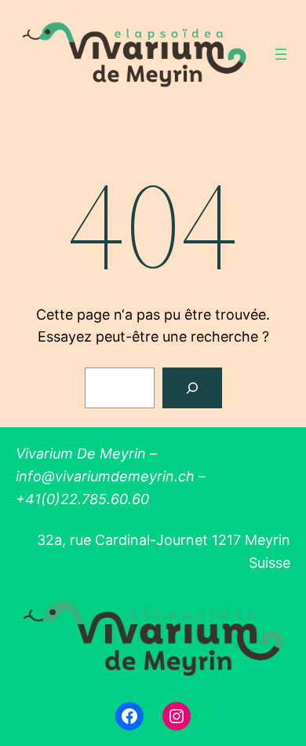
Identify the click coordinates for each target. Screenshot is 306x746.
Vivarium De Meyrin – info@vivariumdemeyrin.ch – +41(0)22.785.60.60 (111, 476)
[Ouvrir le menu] (280, 54)
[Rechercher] (192, 388)
